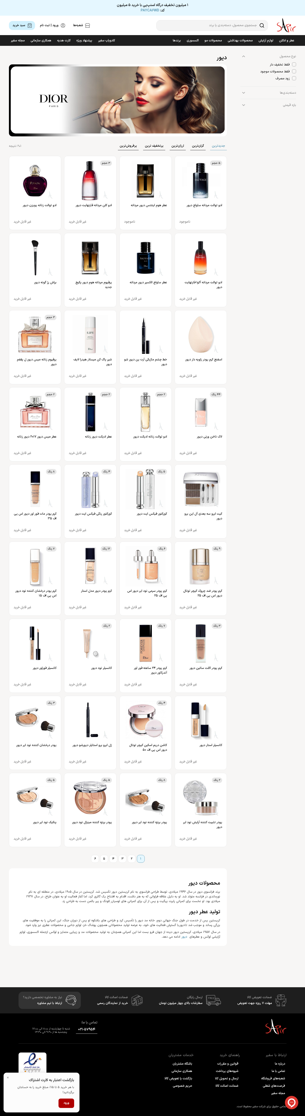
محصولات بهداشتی (240, 40)
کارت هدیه (64, 40)
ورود (66, 1103)
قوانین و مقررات (227, 1063)
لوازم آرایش (266, 40)
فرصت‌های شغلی (274, 1086)
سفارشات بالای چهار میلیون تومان (181, 1003)
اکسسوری (193, 40)
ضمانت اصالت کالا (226, 1086)
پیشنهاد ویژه (84, 40)
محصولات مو (213, 40)
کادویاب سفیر (106, 40)
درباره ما (280, 1063)
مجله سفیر (18, 40)
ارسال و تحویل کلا (226, 1078)
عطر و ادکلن (286, 40)
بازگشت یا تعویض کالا (178, 1078)
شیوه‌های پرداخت (227, 1071)
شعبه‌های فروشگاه (273, 1078)
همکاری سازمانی (41, 40)
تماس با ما (278, 1071)
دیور (184, 936)
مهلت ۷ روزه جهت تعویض (254, 1003)
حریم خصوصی (182, 1086)
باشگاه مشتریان (182, 1063)
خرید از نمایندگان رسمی (112, 1003)
